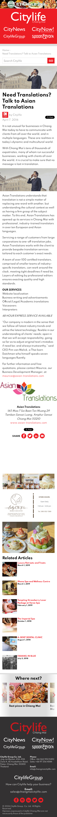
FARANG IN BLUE (27, 655)
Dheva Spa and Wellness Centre (34, 581)
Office (42, 759)
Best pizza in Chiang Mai (28, 698)
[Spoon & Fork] (43, 36)
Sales (41, 761)
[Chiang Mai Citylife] (28, 17)
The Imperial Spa (26, 618)
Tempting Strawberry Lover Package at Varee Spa (32, 601)
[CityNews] (14, 29)
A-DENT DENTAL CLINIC (30, 637)
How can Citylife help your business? (28, 784)
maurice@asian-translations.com (23, 375)
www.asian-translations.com (28, 422)
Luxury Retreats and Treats (32, 562)
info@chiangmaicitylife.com (43, 769)
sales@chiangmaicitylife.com (28, 790)
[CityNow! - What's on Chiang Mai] (43, 30)
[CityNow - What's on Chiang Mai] (43, 740)
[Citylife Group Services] (14, 36)
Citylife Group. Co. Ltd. (21, 806)
